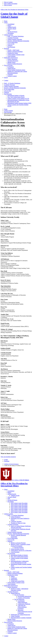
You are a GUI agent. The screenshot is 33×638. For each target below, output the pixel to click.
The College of (20, 480)
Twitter (6, 459)
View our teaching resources (8, 456)
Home (5, 21)
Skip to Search (8, 5)
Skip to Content (8, 2)
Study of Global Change (14, 15)
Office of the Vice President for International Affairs (14, 9)
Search (6, 77)
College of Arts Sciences (11, 464)
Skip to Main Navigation (10, 3)
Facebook (6, 461)
